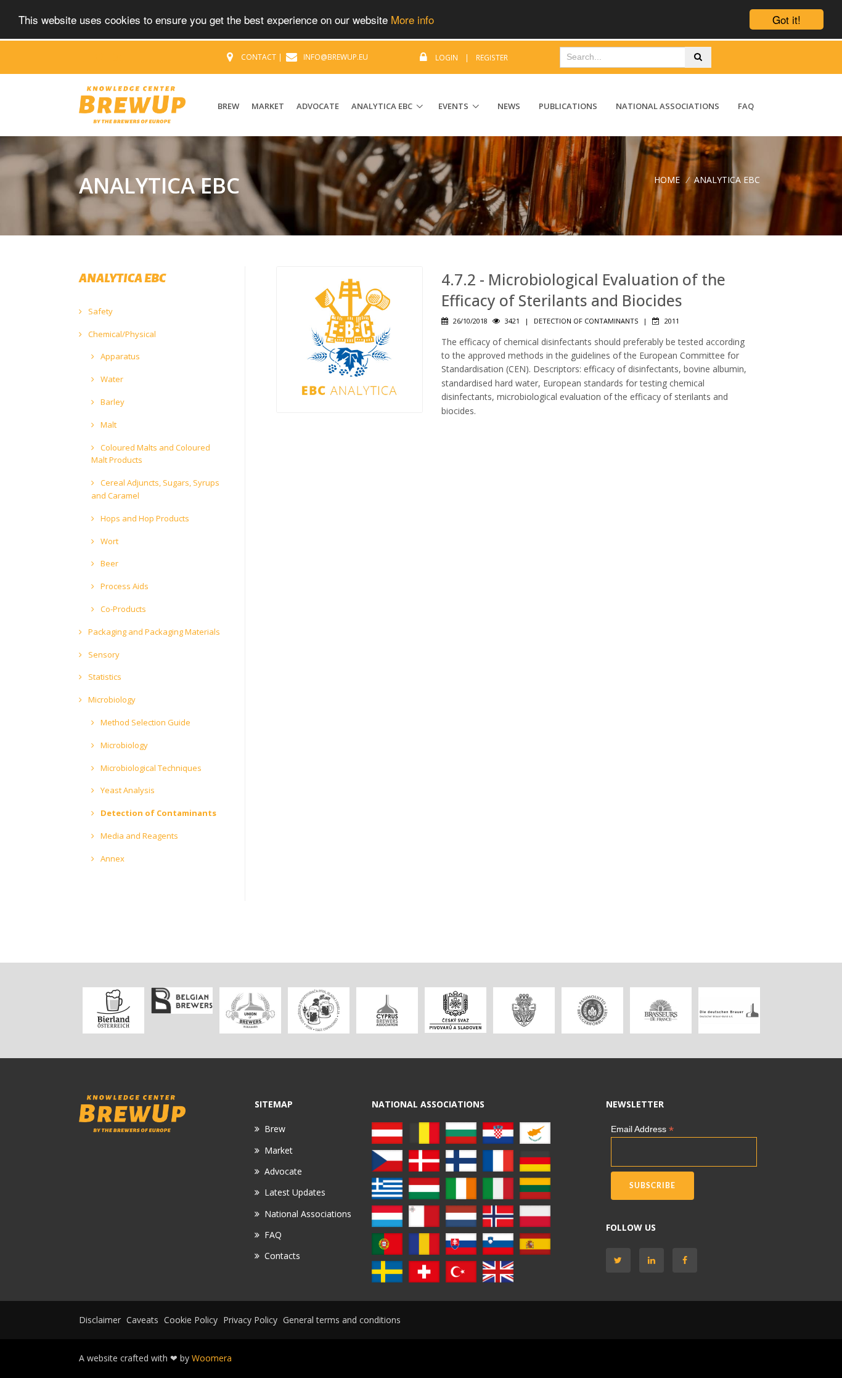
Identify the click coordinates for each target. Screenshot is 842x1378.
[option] (113, 1010)
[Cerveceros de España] (535, 1243)
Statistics (103, 676)
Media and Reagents (138, 835)
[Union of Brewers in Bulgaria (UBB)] (250, 1010)
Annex (112, 858)
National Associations (667, 106)
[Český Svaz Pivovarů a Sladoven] (455, 1010)
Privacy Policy (250, 1320)
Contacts (282, 1256)
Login (446, 57)
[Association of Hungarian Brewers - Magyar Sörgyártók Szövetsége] (424, 1187)
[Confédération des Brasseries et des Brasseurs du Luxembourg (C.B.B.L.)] (387, 1215)
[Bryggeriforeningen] (523, 1010)
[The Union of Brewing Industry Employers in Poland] (535, 1215)
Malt (107, 424)
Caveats (142, 1320)
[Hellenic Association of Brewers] (387, 1187)
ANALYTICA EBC (381, 106)
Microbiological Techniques (150, 767)
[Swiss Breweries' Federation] (424, 1270)
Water (111, 379)
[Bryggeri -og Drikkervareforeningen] (498, 1215)
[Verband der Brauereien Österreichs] (113, 1010)
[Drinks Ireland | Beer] (461, 1187)
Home (667, 180)
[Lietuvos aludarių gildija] (535, 1187)
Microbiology (111, 699)
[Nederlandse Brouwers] (461, 1215)
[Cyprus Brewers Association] (387, 1010)
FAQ (746, 106)
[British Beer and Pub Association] (498, 1270)
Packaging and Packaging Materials (153, 631)
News (508, 106)
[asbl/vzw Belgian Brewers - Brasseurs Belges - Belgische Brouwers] (181, 1000)
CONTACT (258, 57)
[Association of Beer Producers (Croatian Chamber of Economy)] (318, 1010)
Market (278, 1150)
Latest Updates (294, 1192)
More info (412, 20)
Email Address (642, 1129)
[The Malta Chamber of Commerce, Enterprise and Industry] (424, 1215)
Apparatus (119, 356)
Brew (274, 1129)
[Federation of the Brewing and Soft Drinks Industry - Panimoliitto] (592, 1010)
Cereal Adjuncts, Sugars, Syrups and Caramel (155, 489)
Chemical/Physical (121, 334)
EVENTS (453, 106)
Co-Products (122, 608)
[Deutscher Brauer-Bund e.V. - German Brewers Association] (729, 1010)
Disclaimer (100, 1320)
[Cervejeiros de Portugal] (387, 1243)
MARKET (267, 106)
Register (492, 57)
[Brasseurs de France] (660, 1010)
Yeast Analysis (127, 790)
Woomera (212, 1358)
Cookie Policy (191, 1320)
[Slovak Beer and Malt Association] (461, 1243)
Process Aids (124, 586)
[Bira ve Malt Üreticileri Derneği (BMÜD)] (461, 1270)
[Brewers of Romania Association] (424, 1243)
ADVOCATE (317, 106)
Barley (112, 401)
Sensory (103, 654)
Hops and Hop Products (144, 518)
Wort (108, 541)
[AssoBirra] (498, 1187)
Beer (108, 563)
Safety (99, 311)
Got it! (786, 19)
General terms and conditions (342, 1320)
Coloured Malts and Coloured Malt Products (150, 454)
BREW (228, 106)
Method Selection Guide (144, 722)
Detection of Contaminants (157, 812)
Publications (568, 106)
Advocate (283, 1171)
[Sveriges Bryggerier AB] (387, 1270)
